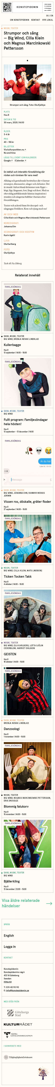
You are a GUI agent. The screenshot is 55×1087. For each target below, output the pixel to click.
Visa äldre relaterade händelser (21, 903)
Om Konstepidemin (19, 20)
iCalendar (19, 161)
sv (47, 16)
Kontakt (35, 20)
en (52, 16)
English (9, 935)
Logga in (10, 946)
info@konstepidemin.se (17, 990)
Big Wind (16, 38)
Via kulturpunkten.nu (14, 150)
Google (7, 161)
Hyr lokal (47, 20)
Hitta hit (8, 982)
